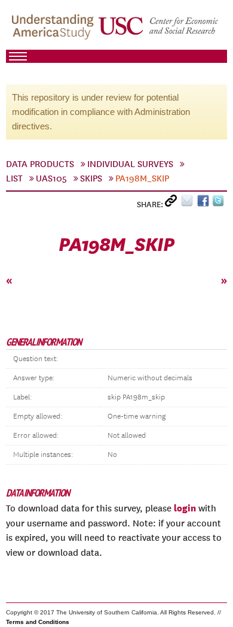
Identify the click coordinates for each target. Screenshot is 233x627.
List (14, 178)
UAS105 (51, 178)
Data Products (40, 164)
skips (91, 178)
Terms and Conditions (37, 622)
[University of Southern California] (159, 30)
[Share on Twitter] (219, 203)
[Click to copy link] (173, 203)
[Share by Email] (189, 203)
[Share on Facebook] (204, 203)
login (185, 507)
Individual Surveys (130, 164)
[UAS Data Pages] (54, 30)
